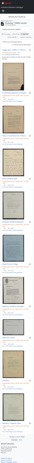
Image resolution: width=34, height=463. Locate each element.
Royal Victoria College (10, 264)
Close (10, 21)
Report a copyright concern (9, 462)
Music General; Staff (9, 179)
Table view (25, 34)
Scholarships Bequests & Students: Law (15, 93)
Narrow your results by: (17, 17)
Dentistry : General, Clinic (11, 423)
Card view (16, 34)
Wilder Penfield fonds (13, 54)
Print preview (6, 34)
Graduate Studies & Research (13, 222)
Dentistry (5, 380)
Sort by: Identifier (12, 37)
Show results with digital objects (22, 44)
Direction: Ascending (25, 37)
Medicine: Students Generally (13, 306)
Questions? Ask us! (6, 458)
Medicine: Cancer (8, 338)
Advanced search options (11, 29)
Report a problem (6, 460)
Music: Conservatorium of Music (14, 136)
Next (20, 440)
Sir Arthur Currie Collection (15, 101)
